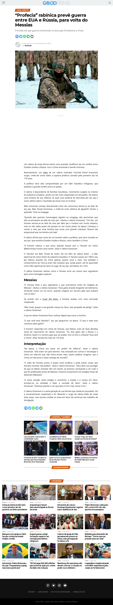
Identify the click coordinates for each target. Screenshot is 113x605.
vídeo (45, 172)
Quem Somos (43, 592)
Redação (28, 45)
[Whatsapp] (24, 36)
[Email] (32, 36)
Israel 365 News (50, 299)
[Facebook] (17, 36)
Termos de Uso (79, 592)
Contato (31, 592)
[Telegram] (28, 36)
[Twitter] (20, 36)
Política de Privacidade (60, 592)
